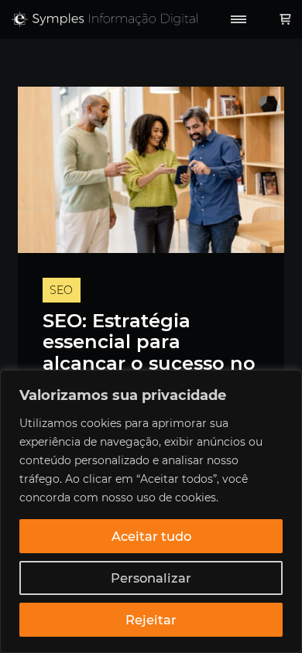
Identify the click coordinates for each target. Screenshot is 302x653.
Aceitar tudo (151, 536)
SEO (61, 290)
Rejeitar (151, 619)
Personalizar (151, 578)
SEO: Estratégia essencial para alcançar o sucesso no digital (149, 353)
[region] (151, 511)
